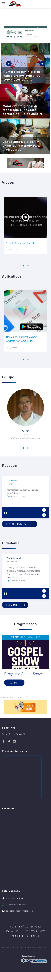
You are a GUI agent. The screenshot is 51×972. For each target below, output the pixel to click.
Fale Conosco (32, 935)
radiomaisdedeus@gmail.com (19, 911)
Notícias (23, 926)
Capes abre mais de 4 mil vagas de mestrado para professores (22, 145)
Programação (11, 931)
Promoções (17, 935)
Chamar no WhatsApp (16, 904)
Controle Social (14, 558)
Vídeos (43, 931)
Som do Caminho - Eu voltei (21, 243)
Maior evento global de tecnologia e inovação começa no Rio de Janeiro (23, 109)
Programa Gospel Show (23, 673)
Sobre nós (36, 926)
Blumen (16, 493)
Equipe (24, 931)
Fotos (34, 931)
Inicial (13, 926)
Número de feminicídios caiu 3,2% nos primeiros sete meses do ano (22, 75)
